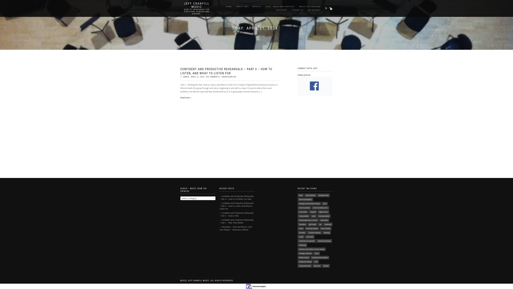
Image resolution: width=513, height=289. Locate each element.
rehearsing (302, 245)
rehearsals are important (306, 241)
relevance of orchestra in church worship (311, 249)
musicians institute (312, 228)
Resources (281, 10)
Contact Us (298, 10)
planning (326, 233)
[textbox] (197, 198)
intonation (302, 224)
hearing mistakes (324, 216)
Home (229, 6)
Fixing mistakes (303, 216)
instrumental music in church (308, 220)
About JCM (242, 6)
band (300, 195)
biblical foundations (305, 199)
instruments (324, 220)
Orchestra (302, 233)
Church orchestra (304, 208)
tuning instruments (305, 266)
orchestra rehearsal (314, 233)
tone (316, 262)
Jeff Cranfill (312, 224)
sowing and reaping (305, 262)
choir (324, 204)
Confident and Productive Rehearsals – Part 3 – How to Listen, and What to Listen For (236, 206)
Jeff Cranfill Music (196, 5)
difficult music (323, 212)
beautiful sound (323, 195)
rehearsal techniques (324, 241)
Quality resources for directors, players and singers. (197, 12)
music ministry (325, 228)
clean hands (303, 212)
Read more (185, 97)
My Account (314, 10)
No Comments (213, 77)
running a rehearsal (305, 253)
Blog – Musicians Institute (280, 6)
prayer (301, 237)
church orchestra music (320, 208)
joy (320, 224)
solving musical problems (320, 257)
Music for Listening (310, 6)
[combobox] (197, 198)
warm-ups (317, 266)
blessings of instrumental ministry (309, 204)
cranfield (313, 212)
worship (326, 266)
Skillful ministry (304, 257)
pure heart (310, 237)
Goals (313, 216)
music (301, 228)
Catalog (256, 6)
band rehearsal (310, 195)
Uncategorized (229, 77)
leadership (328, 224)
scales (316, 253)
